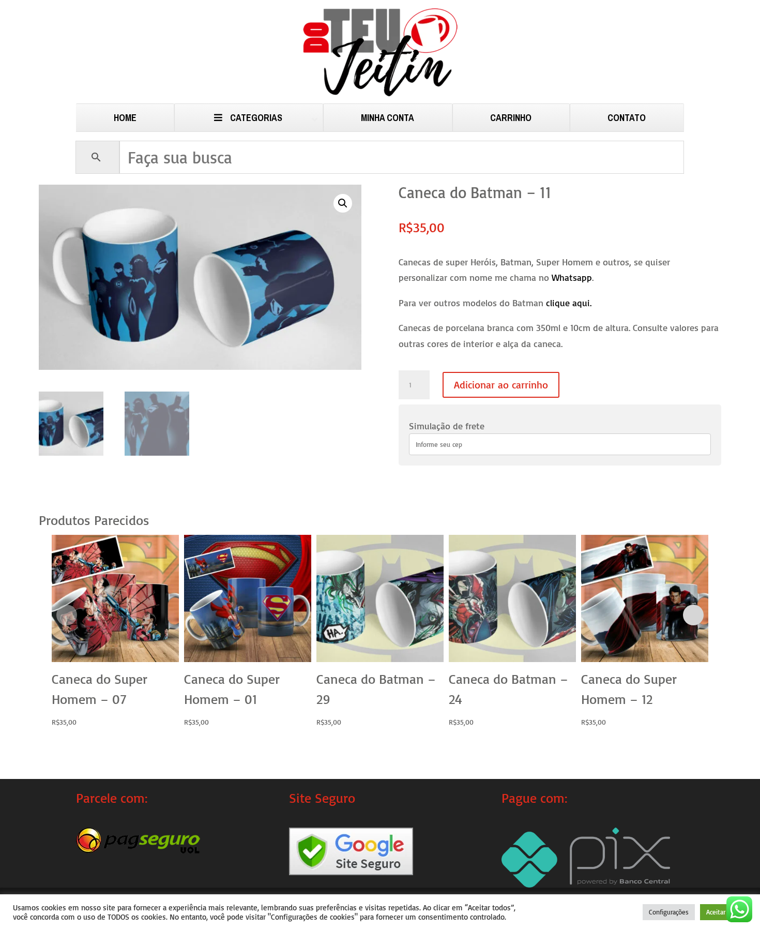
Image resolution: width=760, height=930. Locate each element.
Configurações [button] (669, 912)
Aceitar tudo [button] (723, 912)
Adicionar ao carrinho (501, 384)
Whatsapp (572, 277)
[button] (342, 203)
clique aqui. (568, 302)
